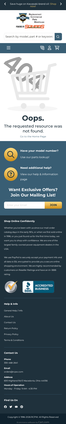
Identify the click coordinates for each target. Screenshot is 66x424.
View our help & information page (39, 177)
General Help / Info (13, 310)
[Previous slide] (5, 4)
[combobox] (33, 36)
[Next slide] (60, 4)
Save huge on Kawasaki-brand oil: (33, 5)
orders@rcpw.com (13, 371)
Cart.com (43, 422)
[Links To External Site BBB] (38, 286)
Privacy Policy (11, 334)
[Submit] (58, 36)
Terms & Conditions (14, 340)
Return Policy (11, 328)
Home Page (39, 136)
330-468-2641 (11, 362)
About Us (9, 316)
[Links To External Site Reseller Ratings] (11, 286)
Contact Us (10, 322)
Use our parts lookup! (34, 157)
